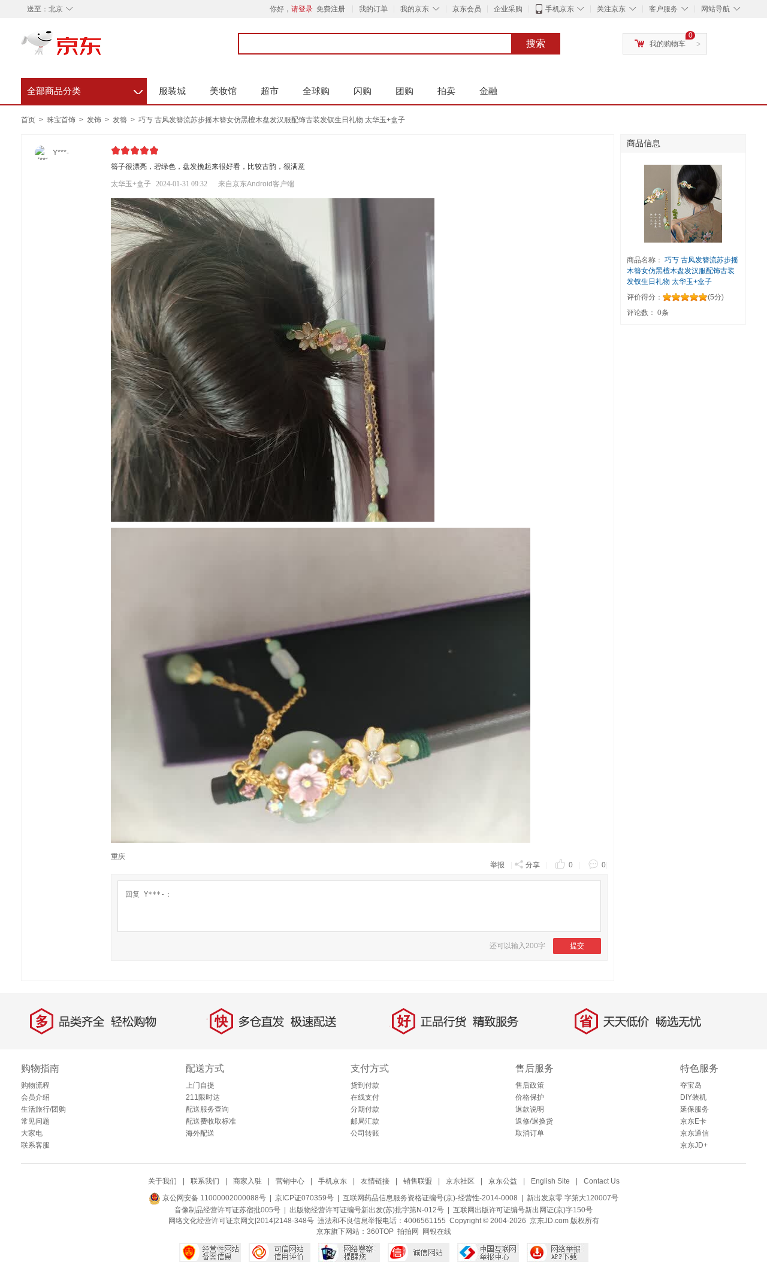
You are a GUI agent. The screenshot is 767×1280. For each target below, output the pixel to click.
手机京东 (559, 9)
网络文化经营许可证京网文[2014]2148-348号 (241, 1221)
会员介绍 (35, 1097)
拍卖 (446, 91)
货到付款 (365, 1085)
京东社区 (460, 1181)
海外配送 (200, 1133)
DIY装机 (693, 1097)
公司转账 (365, 1133)
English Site (550, 1181)
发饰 (95, 120)
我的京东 (414, 9)
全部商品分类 (85, 89)
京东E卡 (693, 1121)
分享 (533, 865)
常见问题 (35, 1121)
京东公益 (502, 1181)
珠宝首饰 (62, 120)
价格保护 (529, 1097)
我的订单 (373, 9)
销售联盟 (417, 1181)
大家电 (32, 1133)
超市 (270, 91)
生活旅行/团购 (43, 1109)
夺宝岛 (691, 1085)
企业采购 (508, 9)
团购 (404, 91)
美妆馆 (223, 91)
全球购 (316, 91)
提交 (577, 946)
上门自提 (200, 1085)
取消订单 (529, 1133)
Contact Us (602, 1181)
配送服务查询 (207, 1109)
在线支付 (365, 1097)
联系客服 (35, 1145)
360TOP (380, 1231)
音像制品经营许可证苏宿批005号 (227, 1210)
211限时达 (203, 1097)
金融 (488, 91)
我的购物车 (668, 44)
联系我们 (205, 1181)
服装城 (172, 91)
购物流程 (35, 1085)
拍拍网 (408, 1231)
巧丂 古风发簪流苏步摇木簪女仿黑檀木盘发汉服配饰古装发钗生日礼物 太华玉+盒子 (271, 120)
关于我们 (162, 1181)
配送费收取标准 (211, 1121)
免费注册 (330, 9)
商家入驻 (247, 1181)
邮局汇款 (365, 1121)
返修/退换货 (534, 1121)
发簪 (121, 120)
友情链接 (375, 1181)
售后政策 (529, 1085)
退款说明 (529, 1109)
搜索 (535, 43)
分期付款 (365, 1109)
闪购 (363, 91)
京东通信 (694, 1133)
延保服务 (694, 1109)
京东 (102, 48)
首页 (28, 120)
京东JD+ (694, 1145)
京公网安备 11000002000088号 (213, 1198)
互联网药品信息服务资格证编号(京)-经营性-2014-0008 (430, 1198)
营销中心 (290, 1181)
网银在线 (436, 1231)
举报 (497, 865)
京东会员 (466, 9)
